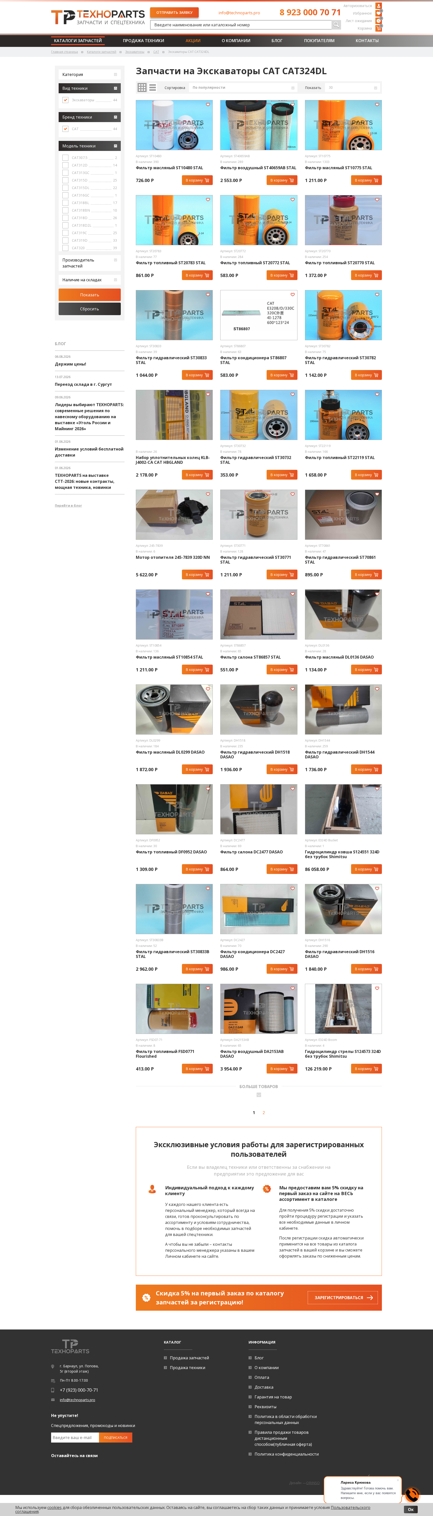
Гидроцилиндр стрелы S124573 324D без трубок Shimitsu (343, 1054)
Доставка (264, 1387)
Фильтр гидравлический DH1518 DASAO (255, 754)
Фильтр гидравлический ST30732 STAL (255, 460)
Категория (72, 74)
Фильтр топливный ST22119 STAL (340, 457)
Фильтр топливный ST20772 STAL (255, 262)
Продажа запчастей (189, 1358)
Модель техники (78, 146)
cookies (54, 1507)
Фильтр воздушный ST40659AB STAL (258, 167)
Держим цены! (70, 364)
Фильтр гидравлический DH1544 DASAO (339, 754)
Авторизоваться (358, 5)
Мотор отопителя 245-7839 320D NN (173, 557)
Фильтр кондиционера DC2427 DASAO (252, 954)
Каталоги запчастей (78, 40)
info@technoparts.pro (239, 13)
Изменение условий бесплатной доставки (89, 452)
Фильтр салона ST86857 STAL (250, 657)
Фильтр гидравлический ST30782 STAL (340, 360)
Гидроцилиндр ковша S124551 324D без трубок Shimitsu (342, 854)
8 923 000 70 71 (310, 12)
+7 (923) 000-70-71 (79, 1390)
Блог (277, 40)
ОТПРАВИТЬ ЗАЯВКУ (174, 12)
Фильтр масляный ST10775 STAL (338, 167)
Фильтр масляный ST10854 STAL (169, 657)
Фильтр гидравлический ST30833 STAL (171, 360)
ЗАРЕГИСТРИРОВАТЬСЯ (339, 1297)
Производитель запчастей (78, 263)
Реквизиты (265, 1406)
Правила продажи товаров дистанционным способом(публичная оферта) (283, 1438)
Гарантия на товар (273, 1397)
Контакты (367, 40)
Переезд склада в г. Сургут (83, 384)
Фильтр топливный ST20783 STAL (171, 262)
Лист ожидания (364, 20)
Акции (193, 40)
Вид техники (74, 88)
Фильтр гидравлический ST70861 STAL (340, 560)
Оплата (262, 1377)
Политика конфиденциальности (287, 1454)
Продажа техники (143, 40)
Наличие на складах (81, 280)
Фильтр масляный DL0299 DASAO (170, 752)
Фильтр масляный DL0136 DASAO (339, 657)
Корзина (370, 28)
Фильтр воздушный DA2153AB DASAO (252, 1054)
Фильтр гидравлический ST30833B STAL (172, 954)
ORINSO (313, 1482)
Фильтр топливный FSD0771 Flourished (165, 1054)
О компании (236, 40)
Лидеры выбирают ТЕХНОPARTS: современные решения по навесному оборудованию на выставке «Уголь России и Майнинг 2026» (89, 416)
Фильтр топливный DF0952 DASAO (171, 852)
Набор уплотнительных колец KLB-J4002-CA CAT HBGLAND (173, 460)
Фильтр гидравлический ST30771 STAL (255, 560)
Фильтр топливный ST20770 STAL (340, 262)
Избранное (367, 13)
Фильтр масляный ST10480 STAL (169, 167)
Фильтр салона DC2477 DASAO (251, 852)
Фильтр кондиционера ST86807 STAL (253, 360)
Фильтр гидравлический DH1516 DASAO (339, 954)
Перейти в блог (68, 505)
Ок (411, 1509)
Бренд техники (77, 117)
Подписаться (115, 1437)
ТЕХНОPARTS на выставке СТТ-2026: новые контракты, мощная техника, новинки (85, 481)
